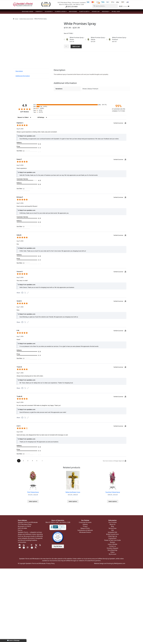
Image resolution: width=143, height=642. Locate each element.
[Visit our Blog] (36, 547)
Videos (112, 552)
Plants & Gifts (83, 11)
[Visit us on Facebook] (20, 545)
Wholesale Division (85, 532)
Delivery (85, 524)
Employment (112, 538)
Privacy (85, 526)
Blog (112, 526)
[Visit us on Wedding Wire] (32, 547)
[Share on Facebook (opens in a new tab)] (22, 293)
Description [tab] (19, 71)
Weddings (105, 11)
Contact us (112, 546)
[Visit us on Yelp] (40, 545)
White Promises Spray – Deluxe (98, 38)
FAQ (112, 530)
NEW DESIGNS (73, 11)
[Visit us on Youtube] (20, 547)
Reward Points (85, 528)
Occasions (48, 11)
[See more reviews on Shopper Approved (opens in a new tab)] (28, 293)
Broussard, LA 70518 (24, 526)
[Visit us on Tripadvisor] (28, 545)
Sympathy (38, 11)
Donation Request (112, 548)
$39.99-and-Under (27, 11)
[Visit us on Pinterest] (32, 545)
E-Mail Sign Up (112, 536)
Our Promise (112, 522)
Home (16, 19)
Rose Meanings (112, 550)
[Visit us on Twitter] (36, 545)
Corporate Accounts (85, 522)
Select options (33, 501)
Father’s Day (96, 11)
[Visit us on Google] (24, 545)
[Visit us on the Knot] (24, 547)
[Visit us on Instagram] (28, 547)
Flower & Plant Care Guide (112, 540)
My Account (112, 554)
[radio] (71, 104)
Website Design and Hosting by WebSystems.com (109, 563)
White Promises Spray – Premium (119, 38)
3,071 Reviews (24, 112)
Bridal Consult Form (112, 534)
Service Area (112, 528)
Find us (20, 530)
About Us (112, 524)
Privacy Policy (50, 563)
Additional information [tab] (23, 76)
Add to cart (76, 46)
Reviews (112, 542)
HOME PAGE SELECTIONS (26, 19)
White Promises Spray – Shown (77, 38)
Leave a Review (112, 544)
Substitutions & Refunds (85, 530)
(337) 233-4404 (72, 7)
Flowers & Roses (60, 11)
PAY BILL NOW (116, 11)
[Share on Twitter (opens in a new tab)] (25, 293)
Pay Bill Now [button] (58, 546)
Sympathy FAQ (112, 532)
